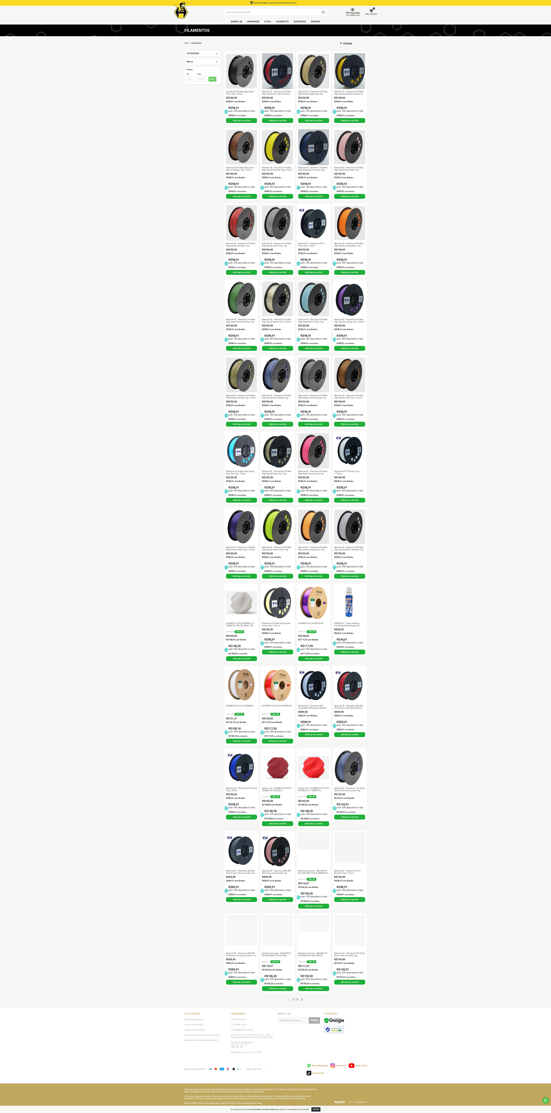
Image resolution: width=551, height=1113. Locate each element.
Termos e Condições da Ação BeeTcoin (202, 1035)
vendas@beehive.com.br (242, 1030)
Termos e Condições (193, 1025)
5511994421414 (238, 1019)
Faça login (355, 13)
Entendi (316, 1109)
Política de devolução (193, 1019)
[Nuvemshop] (358, 1103)
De (188, 74)
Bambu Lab (236, 21)
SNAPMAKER (253, 21)
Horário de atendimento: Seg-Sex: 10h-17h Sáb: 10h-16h (242, 1044)
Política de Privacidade (194, 1030)
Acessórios (300, 21)
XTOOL (267, 21)
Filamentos (282, 21)
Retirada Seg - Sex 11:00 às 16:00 (246, 1052)
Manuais (315, 21)
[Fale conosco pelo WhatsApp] (545, 1100)
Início (186, 43)
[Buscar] (323, 12)
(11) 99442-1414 (238, 1025)
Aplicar (212, 79)
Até (199, 74)
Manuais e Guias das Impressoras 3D (201, 1040)
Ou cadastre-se (353, 15)
